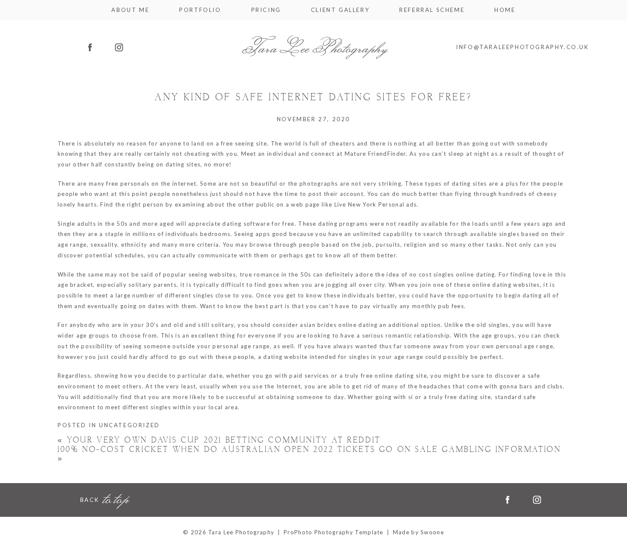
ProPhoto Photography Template (333, 532)
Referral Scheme (431, 10)
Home (504, 10)
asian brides (318, 325)
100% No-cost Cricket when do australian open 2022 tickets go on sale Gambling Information (309, 454)
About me (130, 10)
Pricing (266, 10)
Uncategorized (129, 425)
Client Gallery (340, 10)
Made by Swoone (418, 532)
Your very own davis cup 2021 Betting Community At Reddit (219, 440)
